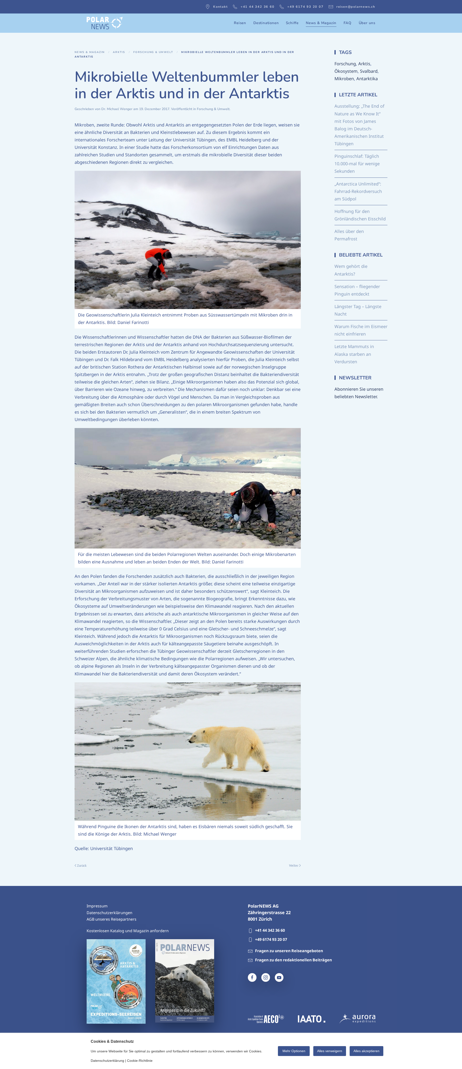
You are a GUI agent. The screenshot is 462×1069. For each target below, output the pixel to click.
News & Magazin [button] (321, 22)
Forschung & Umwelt (213, 109)
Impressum (97, 906)
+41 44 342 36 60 (258, 7)
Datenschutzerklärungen (109, 912)
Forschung (345, 63)
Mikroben (344, 78)
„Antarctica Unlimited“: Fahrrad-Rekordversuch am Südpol (358, 191)
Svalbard (369, 71)
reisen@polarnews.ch (355, 7)
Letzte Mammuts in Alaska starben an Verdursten (354, 353)
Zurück (82, 865)
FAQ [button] (347, 22)
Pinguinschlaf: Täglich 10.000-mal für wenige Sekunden (357, 163)
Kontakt (220, 7)
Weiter (293, 865)
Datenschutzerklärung (107, 1060)
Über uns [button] (367, 22)
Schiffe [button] (292, 22)
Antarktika (367, 78)
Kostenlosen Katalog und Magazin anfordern (128, 930)
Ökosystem (346, 71)
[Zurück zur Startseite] (105, 23)
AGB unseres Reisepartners (111, 919)
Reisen (240, 22)
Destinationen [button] (266, 22)
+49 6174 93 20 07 (305, 7)
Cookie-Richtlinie (140, 1060)
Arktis (364, 63)
